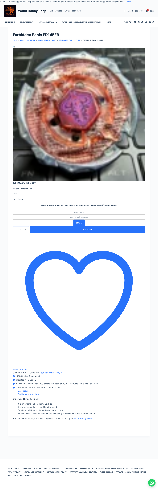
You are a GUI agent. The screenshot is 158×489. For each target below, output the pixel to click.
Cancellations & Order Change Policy (112, 468)
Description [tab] (23, 391)
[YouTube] (138, 22)
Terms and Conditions (31, 468)
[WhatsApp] (153, 22)
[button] (14, 46)
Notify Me (79, 223)
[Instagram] (135, 22)
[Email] (150, 22)
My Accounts (13, 468)
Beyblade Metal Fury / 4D (51, 372)
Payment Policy (138, 468)
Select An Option (20, 189)
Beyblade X (10, 22)
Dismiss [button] (127, 1)
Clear (15, 193)
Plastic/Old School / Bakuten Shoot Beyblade (81, 22)
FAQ (9, 475)
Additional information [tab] (28, 394)
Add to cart (88, 229)
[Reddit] (146, 22)
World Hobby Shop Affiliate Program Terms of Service (123, 472)
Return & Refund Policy (57, 472)
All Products (56, 11)
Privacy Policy (14, 472)
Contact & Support (52, 468)
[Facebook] (142, 22)
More (109, 22)
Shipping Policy (86, 468)
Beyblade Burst (26, 22)
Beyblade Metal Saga (48, 22)
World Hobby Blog (73, 11)
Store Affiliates (70, 468)
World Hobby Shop (32, 11)
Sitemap (28, 475)
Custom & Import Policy (34, 472)
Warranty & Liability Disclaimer (83, 472)
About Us (18, 475)
